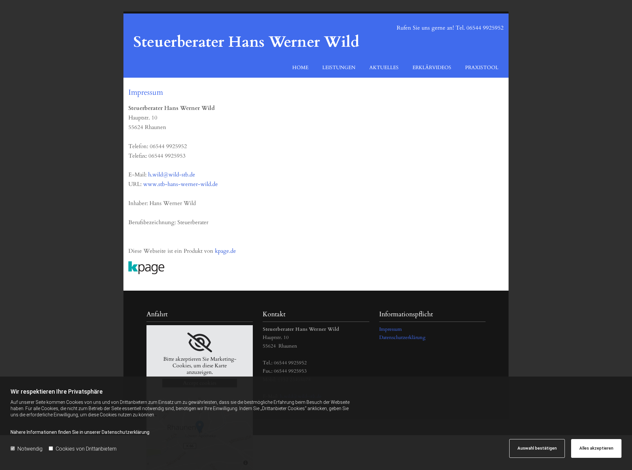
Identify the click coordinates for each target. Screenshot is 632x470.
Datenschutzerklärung (402, 337)
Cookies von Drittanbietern (86, 449)
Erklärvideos (431, 67)
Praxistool (481, 67)
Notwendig (29, 449)
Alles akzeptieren (596, 448)
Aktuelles (384, 67)
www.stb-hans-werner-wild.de (180, 184)
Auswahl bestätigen (537, 448)
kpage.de (225, 251)
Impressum (390, 329)
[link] (199, 342)
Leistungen (339, 67)
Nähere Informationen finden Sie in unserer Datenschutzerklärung (80, 432)
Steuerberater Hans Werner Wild (246, 42)
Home (300, 67)
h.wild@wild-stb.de (171, 174)
